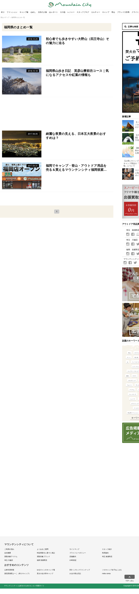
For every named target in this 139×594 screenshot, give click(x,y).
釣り (3, 12)
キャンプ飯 (24, 12)
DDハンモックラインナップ (80, 569)
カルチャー (95, 12)
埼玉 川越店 (8, 560)
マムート (129, 385)
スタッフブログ (83, 12)
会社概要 (7, 553)
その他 (62, 12)
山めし (33, 12)
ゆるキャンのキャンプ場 (46, 569)
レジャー (71, 12)
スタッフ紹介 (107, 549)
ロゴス (134, 376)
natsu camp (106, 573)
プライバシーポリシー (78, 553)
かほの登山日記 (75, 573)
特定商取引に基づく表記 (46, 553)
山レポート (53, 12)
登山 (113, 12)
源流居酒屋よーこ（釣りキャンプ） (17, 573)
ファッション (12, 12)
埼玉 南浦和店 (107, 556)
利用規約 (105, 553)
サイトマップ (74, 549)
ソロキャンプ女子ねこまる (112, 569)
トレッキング (132, 394)
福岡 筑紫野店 (42, 560)
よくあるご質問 (42, 549)
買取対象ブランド (43, 556)
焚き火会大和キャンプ (45, 573)
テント (129, 357)
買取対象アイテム (10, 556)
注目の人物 (42, 12)
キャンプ (105, 12)
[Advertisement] (56, 112)
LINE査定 (73, 560)
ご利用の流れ (9, 549)
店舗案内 (73, 556)
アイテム (131, 390)
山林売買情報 (9, 569)
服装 (127, 376)
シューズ (132, 399)
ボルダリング (132, 380)
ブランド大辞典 (123, 12)
